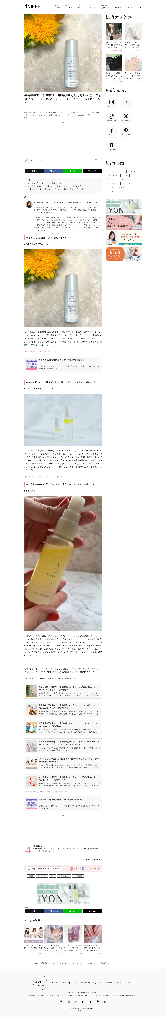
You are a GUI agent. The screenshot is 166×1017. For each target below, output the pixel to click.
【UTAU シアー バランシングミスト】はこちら (44, 477)
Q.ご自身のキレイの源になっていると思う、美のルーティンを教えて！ (56, 189)
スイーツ (112, 171)
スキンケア (112, 179)
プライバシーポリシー (56, 995)
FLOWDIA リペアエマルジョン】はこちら (44, 352)
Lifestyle (97, 982)
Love (75, 982)
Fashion (56, 982)
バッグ (136, 175)
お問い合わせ (85, 992)
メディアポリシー (42, 995)
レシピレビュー (114, 175)
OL (53, 876)
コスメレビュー (114, 183)
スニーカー (128, 183)
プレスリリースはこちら (71, 992)
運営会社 (102, 995)
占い (126, 175)
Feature (108, 982)
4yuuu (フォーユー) (112, 995)
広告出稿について (96, 992)
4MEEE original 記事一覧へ (89, 859)
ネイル (123, 171)
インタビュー (64, 876)
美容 (31, 876)
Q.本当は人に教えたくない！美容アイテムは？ (47, 183)
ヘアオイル (42, 876)
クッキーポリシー (70, 995)
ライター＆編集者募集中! (128, 995)
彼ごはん (112, 187)
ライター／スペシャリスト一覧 (87, 995)
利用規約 (32, 995)
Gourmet (85, 982)
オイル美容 (78, 876)
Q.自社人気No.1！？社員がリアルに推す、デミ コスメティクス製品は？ (57, 186)
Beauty (66, 982)
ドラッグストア (127, 179)
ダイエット (134, 171)
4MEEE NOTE (123, 982)
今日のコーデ (125, 187)
